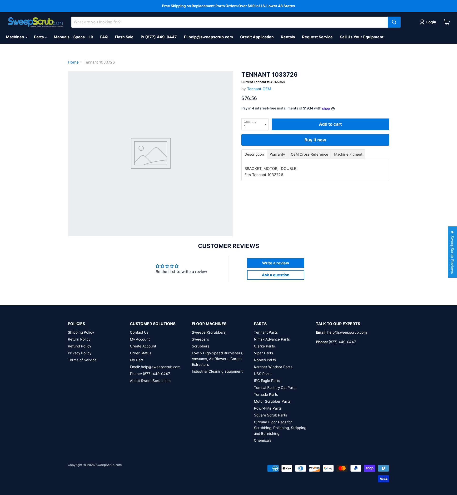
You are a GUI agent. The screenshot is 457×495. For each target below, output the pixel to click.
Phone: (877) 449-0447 (150, 373)
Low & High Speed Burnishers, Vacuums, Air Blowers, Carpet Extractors (217, 359)
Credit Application (257, 37)
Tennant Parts (266, 332)
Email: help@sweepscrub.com (155, 367)
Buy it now (315, 139)
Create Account (143, 346)
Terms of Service (82, 360)
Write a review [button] (275, 263)
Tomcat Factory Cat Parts (275, 387)
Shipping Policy (81, 332)
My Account (140, 339)
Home (73, 62)
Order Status (140, 353)
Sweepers (200, 339)
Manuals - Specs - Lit (73, 37)
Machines (15, 37)
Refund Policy (79, 346)
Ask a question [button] (275, 274)
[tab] (254, 154)
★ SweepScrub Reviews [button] (452, 252)
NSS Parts (262, 373)
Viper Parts (263, 353)
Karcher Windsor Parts (273, 367)
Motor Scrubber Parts (272, 401)
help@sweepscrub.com (347, 332)
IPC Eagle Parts (267, 380)
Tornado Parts (266, 394)
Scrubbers (200, 346)
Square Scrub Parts (270, 415)
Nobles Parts (265, 360)
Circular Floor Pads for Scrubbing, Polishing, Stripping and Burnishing (280, 428)
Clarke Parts (264, 346)
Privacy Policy (79, 353)
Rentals (288, 37)
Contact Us (139, 332)
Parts (39, 37)
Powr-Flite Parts (268, 408)
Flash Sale (124, 37)
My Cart (136, 360)
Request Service (317, 37)
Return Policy (79, 339)
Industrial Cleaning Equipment (217, 371)
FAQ (104, 37)
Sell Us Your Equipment (361, 37)
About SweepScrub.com (150, 380)
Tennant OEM (259, 88)
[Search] (394, 22)
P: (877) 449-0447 (159, 37)
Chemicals (263, 440)
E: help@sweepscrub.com (208, 37)
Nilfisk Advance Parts (272, 339)
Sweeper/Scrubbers (209, 332)
